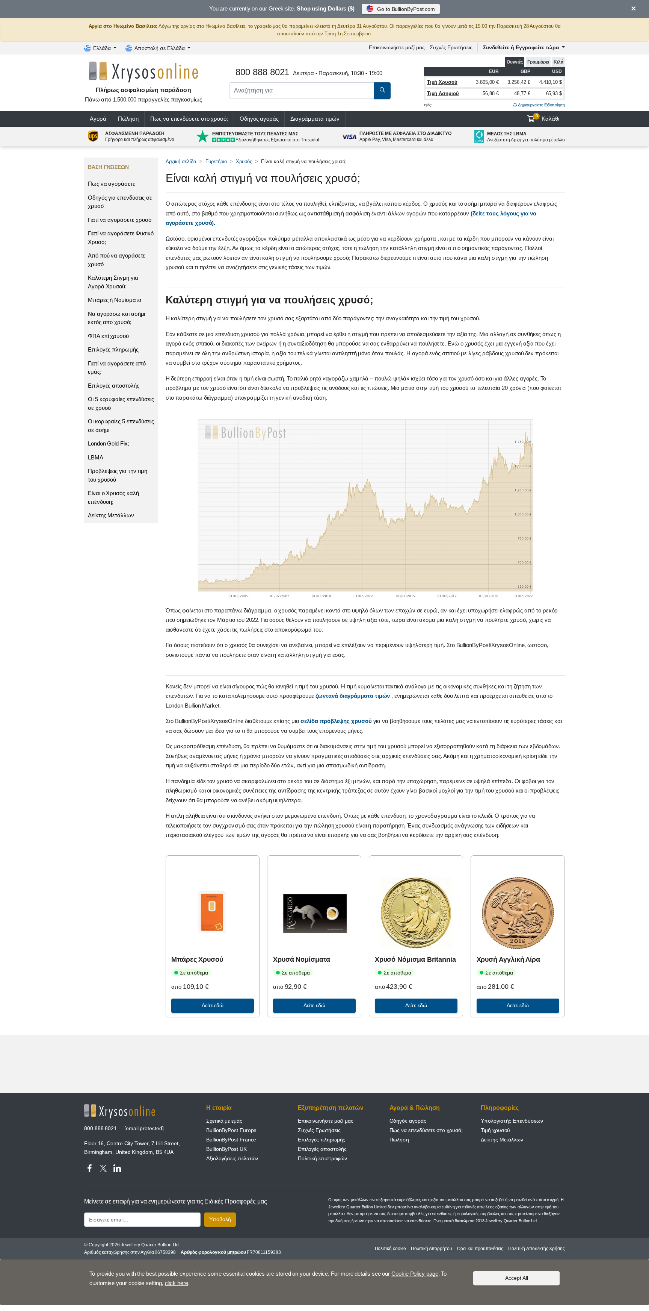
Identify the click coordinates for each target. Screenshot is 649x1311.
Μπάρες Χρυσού (197, 959)
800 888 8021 (100, 1128)
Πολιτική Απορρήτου (431, 1248)
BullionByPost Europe (231, 1130)
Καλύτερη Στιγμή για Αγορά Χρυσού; (113, 281)
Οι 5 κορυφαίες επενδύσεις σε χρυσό (121, 403)
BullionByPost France (231, 1140)
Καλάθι (548, 118)
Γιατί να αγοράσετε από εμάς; (117, 367)
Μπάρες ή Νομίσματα (115, 300)
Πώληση (128, 118)
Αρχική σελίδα (181, 161)
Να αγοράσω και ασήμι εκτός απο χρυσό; (116, 318)
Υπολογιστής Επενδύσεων (512, 1121)
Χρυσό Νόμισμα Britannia (415, 959)
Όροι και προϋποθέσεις (480, 1248)
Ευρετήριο (216, 161)
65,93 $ (554, 93)
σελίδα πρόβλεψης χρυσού (336, 721)
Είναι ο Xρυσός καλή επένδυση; (113, 497)
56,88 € (490, 93)
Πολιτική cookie (390, 1248)
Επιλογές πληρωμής (113, 349)
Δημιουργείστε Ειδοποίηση (541, 105)
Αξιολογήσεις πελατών (232, 1158)
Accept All (516, 1278)
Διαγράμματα (315, 118)
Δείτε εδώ (212, 1005)
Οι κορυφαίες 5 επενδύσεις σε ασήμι (121, 425)
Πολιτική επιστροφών (322, 1158)
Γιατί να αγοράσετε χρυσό (119, 220)
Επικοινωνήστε (396, 47)
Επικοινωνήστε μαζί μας (325, 1121)
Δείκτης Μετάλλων (111, 515)
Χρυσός (244, 161)
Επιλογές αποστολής (113, 385)
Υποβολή (220, 1219)
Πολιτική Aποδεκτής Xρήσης (536, 1248)
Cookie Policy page (414, 1273)
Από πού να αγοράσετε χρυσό (116, 259)
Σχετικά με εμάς (224, 1121)
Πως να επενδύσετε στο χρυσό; (189, 118)
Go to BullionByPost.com (406, 9)
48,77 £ (522, 93)
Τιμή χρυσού (495, 1130)
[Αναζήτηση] (382, 90)
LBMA (95, 457)
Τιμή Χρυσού (442, 82)
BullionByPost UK (226, 1149)
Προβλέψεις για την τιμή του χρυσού (117, 475)
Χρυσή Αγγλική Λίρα (508, 959)
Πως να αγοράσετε (111, 183)
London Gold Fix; (108, 443)
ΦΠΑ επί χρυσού (108, 336)
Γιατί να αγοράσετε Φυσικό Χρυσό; (121, 237)
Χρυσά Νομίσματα (301, 959)
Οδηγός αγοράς (259, 118)
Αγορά (98, 118)
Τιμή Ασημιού (443, 93)
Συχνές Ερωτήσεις (451, 47)
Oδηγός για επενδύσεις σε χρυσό (120, 201)
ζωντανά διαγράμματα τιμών (353, 696)
